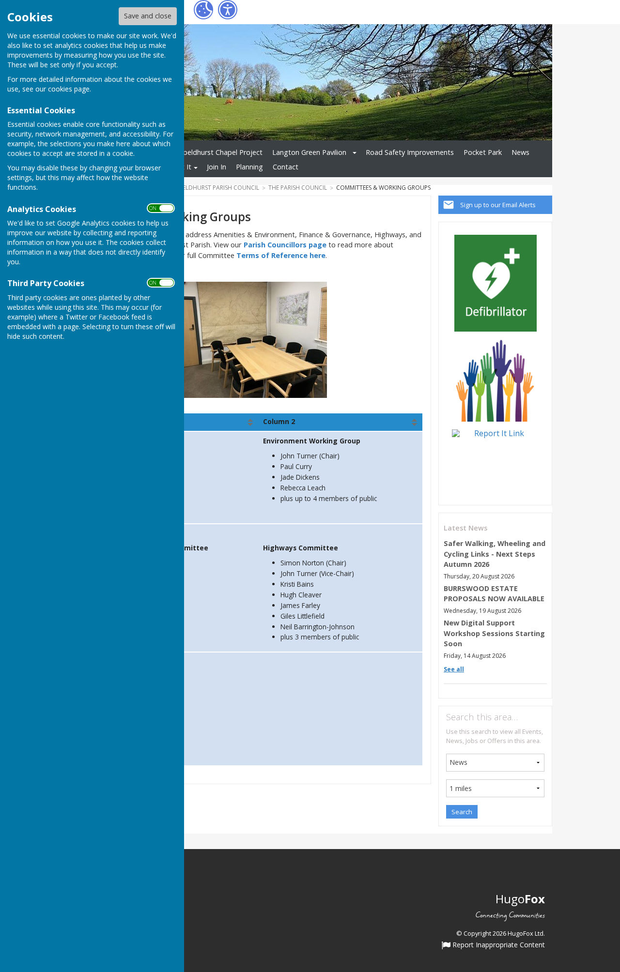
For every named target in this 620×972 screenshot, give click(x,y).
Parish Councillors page (285, 244)
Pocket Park (483, 152)
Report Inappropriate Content (497, 945)
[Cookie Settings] (203, 9)
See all (454, 669)
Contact (285, 166)
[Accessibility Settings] (227, 9)
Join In (216, 166)
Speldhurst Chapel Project (221, 152)
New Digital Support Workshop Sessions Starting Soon (494, 633)
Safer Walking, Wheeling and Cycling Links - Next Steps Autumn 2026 (494, 554)
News (520, 152)
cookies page (69, 88)
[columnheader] (340, 422)
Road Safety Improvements (410, 152)
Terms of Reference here (281, 255)
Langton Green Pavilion (309, 152)
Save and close (147, 15)
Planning (249, 166)
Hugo (520, 899)
